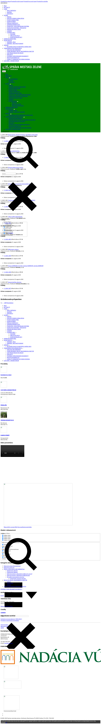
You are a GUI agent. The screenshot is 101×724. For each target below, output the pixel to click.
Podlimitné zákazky (12, 572)
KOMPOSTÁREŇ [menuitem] (13, 90)
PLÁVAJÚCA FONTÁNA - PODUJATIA (16, 28)
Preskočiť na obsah (6, 1)
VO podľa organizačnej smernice (15, 577)
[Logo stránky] (22, 69)
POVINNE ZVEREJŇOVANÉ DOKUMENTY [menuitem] (19, 124)
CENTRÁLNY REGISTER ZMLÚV (15, 53)
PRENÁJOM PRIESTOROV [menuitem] (15, 98)
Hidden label (8, 224)
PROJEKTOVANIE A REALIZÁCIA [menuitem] (17, 87)
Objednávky (10, 583)
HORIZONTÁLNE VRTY (16, 37)
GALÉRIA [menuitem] (11, 80)
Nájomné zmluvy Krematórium (12, 566)
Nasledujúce (10, 303)
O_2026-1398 (7, 272)
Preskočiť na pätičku (42, 1)
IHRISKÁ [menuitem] (7, 113)
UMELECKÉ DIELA (15, 35)
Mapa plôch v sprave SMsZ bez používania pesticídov (18, 527)
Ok (6, 722)
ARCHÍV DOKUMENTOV (13, 57)
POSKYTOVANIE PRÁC (13, 20)
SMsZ (5, 6)
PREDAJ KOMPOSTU (12, 23)
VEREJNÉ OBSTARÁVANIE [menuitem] (15, 118)
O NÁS (5, 9)
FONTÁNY (12, 34)
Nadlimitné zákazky (12, 570)
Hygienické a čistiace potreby (18, 578)
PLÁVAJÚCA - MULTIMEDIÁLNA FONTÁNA (18, 26)
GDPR (2, 628)
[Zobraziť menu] (17, 101)
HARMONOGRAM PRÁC (10, 39)
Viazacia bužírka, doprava (14, 282)
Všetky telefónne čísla (7, 606)
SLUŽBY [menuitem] (7, 83)
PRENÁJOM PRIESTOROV (14, 29)
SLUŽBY (6, 15)
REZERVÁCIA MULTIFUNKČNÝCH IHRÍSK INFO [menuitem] (21, 115)
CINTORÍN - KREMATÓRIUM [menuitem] (12, 129)
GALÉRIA (9, 12)
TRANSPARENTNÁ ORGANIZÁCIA (13, 48)
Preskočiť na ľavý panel (17, 1)
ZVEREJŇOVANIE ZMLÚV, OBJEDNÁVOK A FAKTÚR (20, 51)
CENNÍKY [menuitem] (11, 99)
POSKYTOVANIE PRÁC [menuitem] (14, 88)
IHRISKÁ (6, 45)
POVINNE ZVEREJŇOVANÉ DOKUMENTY (17, 56)
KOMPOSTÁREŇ (11, 21)
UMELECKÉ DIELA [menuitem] (16, 104)
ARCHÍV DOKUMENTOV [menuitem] (15, 126)
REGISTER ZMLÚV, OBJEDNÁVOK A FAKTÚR (15, 580)
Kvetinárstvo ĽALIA (6, 375)
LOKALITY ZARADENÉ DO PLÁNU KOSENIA (18, 59)
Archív (2, 595)
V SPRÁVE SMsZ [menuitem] (13, 101)
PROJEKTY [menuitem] (11, 123)
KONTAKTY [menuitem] (12, 82)
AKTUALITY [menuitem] (8, 76)
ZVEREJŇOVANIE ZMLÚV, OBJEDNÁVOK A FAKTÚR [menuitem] (22, 120)
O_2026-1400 (7, 239)
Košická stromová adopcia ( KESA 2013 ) (11, 619)
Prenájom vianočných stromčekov (10, 620)
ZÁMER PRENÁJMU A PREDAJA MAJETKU (15, 586)
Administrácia (4, 626)
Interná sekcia (4, 624)
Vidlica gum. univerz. (13, 249)
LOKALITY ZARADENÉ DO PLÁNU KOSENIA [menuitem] (20, 127)
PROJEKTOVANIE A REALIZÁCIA (15, 18)
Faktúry (9, 581)
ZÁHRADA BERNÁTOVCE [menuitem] (15, 93)
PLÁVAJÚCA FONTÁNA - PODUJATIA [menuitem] (18, 96)
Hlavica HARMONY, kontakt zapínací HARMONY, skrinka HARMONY (25, 266)
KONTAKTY (10, 13)
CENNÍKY (9, 31)
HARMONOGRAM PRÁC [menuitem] (11, 107)
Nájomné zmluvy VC (9, 567)
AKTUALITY (7, 7)
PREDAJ (9, 17)
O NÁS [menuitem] (7, 77)
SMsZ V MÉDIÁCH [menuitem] (13, 79)
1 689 (5, 303)
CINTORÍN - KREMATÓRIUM (11, 61)
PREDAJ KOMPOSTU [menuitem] (14, 91)
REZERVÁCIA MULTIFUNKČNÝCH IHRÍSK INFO (19, 46)
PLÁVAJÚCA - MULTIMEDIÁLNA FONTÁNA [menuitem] (20, 94)
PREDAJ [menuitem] (11, 85)
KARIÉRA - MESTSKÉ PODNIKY (15, 43)
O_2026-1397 (7, 288)
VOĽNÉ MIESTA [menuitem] (9, 109)
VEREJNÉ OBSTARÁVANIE (14, 50)
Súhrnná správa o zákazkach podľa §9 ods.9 (18, 575)
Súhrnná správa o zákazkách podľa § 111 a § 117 (19, 574)
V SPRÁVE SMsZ (11, 32)
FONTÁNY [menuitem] (14, 102)
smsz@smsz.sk (8, 643)
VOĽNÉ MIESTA (8, 40)
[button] (4, 3)
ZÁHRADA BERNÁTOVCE (13, 24)
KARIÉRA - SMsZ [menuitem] (13, 110)
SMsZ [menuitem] (6, 74)
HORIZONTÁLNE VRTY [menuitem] (18, 105)
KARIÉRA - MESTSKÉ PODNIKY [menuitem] (17, 112)
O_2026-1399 (7, 256)
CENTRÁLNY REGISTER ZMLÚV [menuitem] (17, 121)
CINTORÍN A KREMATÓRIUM (8, 390)
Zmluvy (9, 585)
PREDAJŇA (4, 405)
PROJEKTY (10, 54)
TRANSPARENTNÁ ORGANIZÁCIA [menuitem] (14, 116)
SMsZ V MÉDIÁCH (11, 10)
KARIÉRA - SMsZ (11, 42)
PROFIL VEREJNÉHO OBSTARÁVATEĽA (14, 569)
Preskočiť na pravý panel (30, 1)
